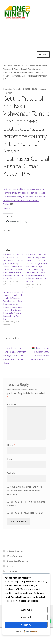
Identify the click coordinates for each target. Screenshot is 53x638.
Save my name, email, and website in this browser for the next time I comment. (26, 490)
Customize (26, 609)
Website (11, 472)
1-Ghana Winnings (15, 551)
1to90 (34, 89)
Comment (13, 404)
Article (17, 65)
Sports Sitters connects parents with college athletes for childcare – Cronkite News (14, 355)
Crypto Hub (12, 571)
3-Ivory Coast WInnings (17, 561)
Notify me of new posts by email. (26, 512)
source (6, 208)
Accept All (26, 624)
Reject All (26, 617)
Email (11, 458)
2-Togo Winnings (14, 556)
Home (9, 65)
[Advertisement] (26, 35)
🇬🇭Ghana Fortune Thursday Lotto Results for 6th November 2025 (40, 353)
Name (11, 445)
